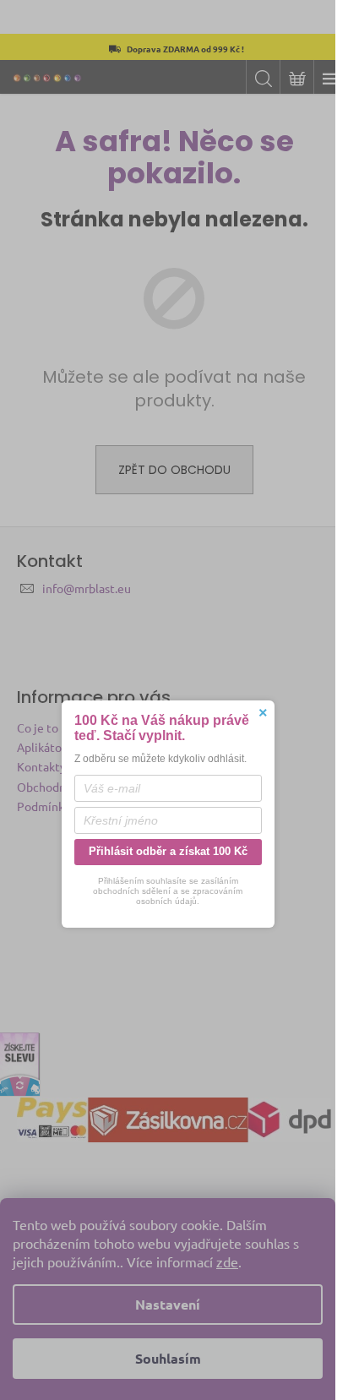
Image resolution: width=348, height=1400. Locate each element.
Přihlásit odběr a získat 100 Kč (168, 851)
